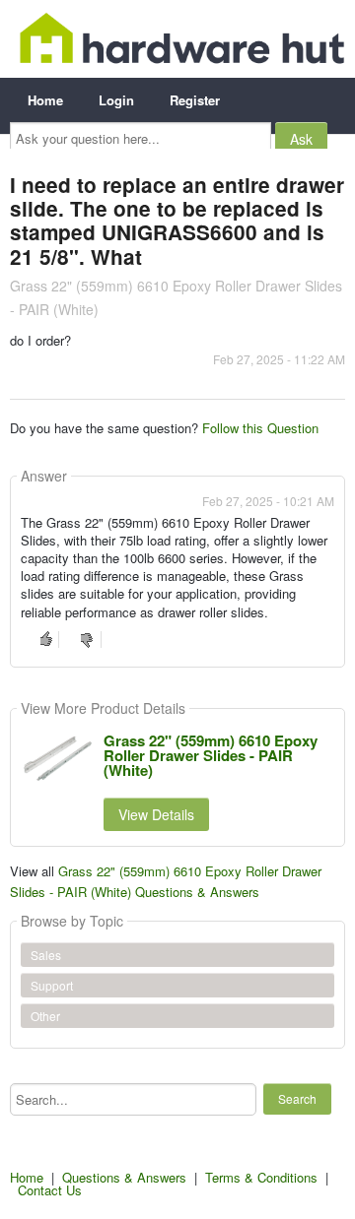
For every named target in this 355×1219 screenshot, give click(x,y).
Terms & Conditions (261, 1177)
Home (45, 100)
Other (45, 1015)
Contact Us (50, 1190)
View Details (156, 814)
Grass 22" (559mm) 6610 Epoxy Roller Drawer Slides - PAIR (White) (211, 755)
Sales (46, 954)
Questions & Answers (124, 1177)
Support (52, 985)
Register (195, 100)
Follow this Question (260, 427)
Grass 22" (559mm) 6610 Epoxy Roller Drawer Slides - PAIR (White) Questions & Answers (165, 881)
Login (116, 100)
